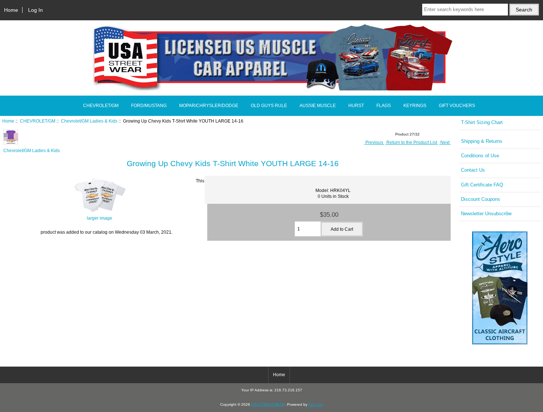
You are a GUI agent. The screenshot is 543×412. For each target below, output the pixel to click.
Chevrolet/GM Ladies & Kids (89, 121)
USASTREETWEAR (268, 404)
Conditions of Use (480, 155)
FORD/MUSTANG (149, 105)
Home (11, 10)
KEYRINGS (414, 105)
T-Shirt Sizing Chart (482, 122)
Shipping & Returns (481, 141)
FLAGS (383, 105)
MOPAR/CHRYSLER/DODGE (208, 105)
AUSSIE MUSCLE (318, 105)
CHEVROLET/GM (37, 121)
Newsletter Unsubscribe (486, 213)
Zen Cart (315, 404)
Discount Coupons (480, 199)
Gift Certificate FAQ (482, 185)
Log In (35, 10)
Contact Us (473, 170)
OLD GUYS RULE (269, 105)
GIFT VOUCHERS (457, 105)
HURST (356, 105)
